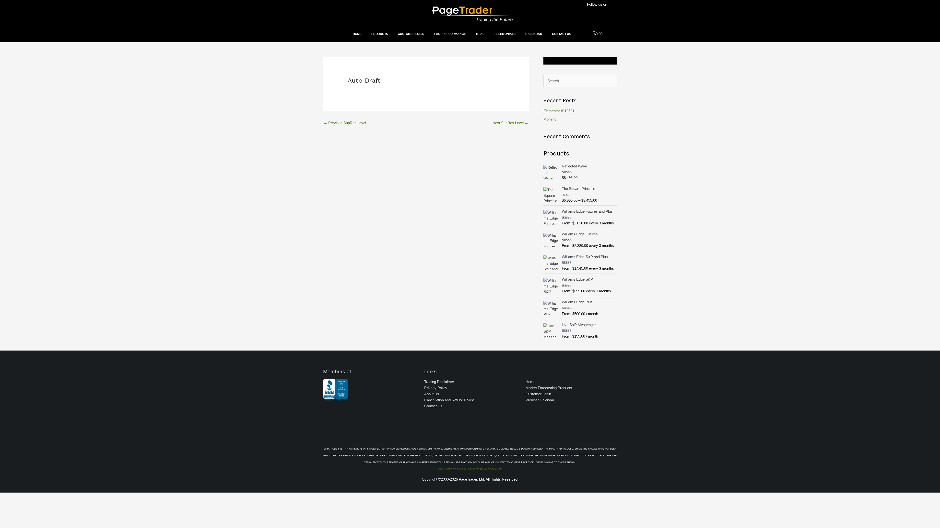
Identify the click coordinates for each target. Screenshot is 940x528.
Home (357, 34)
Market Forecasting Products (549, 388)
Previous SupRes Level (345, 123)
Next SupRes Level (510, 123)
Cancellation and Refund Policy (449, 400)
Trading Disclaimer (439, 382)
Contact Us (561, 34)
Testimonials (505, 34)
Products (379, 34)
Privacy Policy (435, 388)
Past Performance (450, 34)
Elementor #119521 (558, 111)
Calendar (533, 34)
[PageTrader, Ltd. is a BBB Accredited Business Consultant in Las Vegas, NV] (335, 398)
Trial (480, 34)
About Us (431, 394)
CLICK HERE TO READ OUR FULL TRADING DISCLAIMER (470, 469)
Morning (549, 119)
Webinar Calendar (540, 400)
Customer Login (411, 34)
